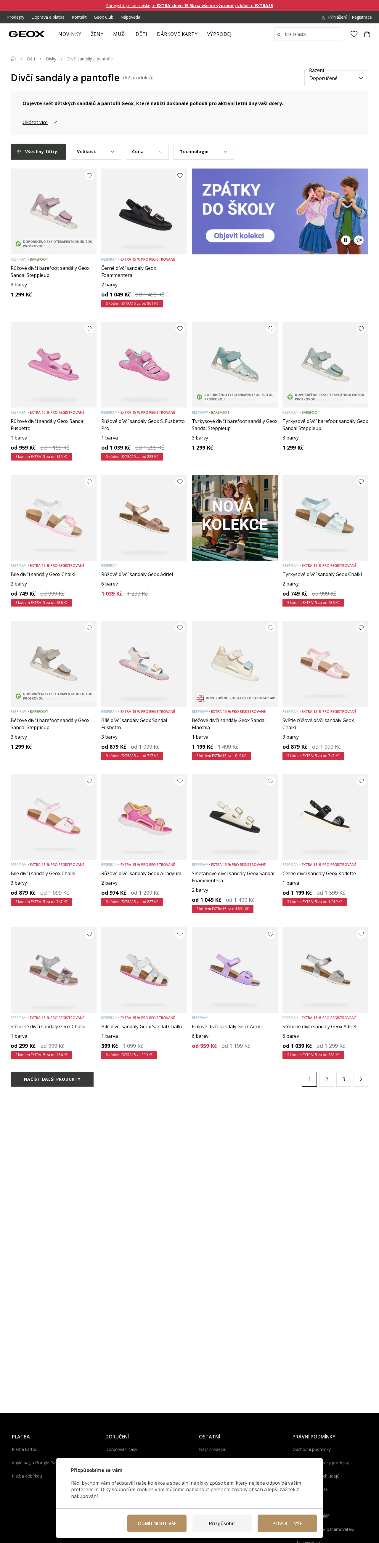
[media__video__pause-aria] (346, 240)
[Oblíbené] (354, 34)
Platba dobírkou (27, 1476)
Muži (119, 34)
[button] (361, 1079)
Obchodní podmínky (312, 1449)
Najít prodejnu (213, 1449)
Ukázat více (35, 122)
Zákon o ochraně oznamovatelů (323, 1529)
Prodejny (15, 17)
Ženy (97, 34)
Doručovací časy (121, 1449)
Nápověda (130, 17)
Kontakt (79, 17)
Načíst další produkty (52, 1079)
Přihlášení (337, 17)
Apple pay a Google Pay (34, 1462)
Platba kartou (25, 1449)
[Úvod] (13, 58)
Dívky (51, 59)
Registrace (362, 17)
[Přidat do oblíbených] (89, 175)
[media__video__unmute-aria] (359, 240)
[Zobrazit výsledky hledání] (279, 35)
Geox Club (103, 17)
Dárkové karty (177, 34)
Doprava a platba (48, 17)
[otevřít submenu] (106, 36)
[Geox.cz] (26, 34)
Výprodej (219, 34)
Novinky (69, 34)
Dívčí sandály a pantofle (90, 59)
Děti (141, 34)
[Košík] (367, 34)
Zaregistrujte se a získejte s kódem (189, 5)
